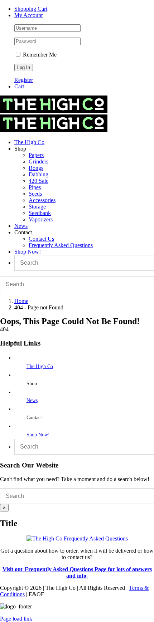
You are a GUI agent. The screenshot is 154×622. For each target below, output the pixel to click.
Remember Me (39, 55)
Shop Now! (38, 434)
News (32, 400)
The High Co (40, 366)
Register (23, 80)
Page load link (16, 619)
